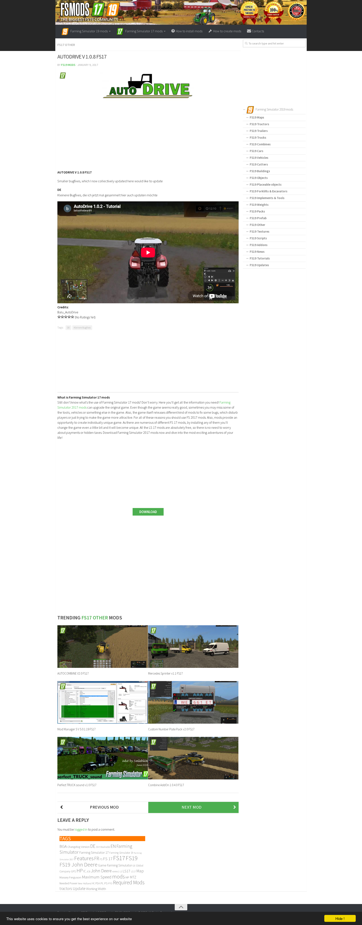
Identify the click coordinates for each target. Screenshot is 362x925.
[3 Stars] (65, 316)
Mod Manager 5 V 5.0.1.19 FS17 (76, 729)
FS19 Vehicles (259, 158)
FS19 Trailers (259, 131)
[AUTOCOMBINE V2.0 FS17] (102, 646)
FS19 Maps (257, 117)
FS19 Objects (259, 178)
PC (93, 883)
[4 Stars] (69, 316)
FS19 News (257, 252)
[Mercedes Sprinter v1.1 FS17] (193, 646)
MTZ (133, 877)
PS (105, 883)
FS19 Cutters (259, 164)
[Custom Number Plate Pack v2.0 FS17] (193, 702)
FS (101, 859)
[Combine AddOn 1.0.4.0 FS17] (193, 758)
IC (84, 871)
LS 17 (133, 871)
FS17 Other (66, 45)
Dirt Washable (103, 847)
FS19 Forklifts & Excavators (268, 191)
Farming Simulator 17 (94, 852)
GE (134, 865)
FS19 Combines (260, 144)
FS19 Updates (259, 265)
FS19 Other (257, 225)
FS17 (119, 858)
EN (113, 846)
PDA (97, 883)
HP (79, 870)
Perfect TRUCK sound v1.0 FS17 (76, 785)
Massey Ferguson (70, 877)
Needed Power (68, 883)
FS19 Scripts (258, 238)
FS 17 (107, 858)
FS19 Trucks (258, 137)
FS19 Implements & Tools (267, 198)
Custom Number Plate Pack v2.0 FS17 (171, 729)
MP (127, 877)
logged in (81, 829)
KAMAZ (115, 871)
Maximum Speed (96, 877)
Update (79, 888)
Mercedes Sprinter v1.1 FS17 (165, 673)
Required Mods (129, 882)
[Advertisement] (148, 135)
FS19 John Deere (78, 864)
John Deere (101, 871)
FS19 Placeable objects (266, 184)
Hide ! (340, 918)
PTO (110, 883)
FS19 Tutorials (260, 258)
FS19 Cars (256, 151)
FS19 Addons (259, 245)
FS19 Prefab (258, 218)
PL (102, 883)
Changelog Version (78, 847)
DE (68, 327)
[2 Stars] (62, 316)
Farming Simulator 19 (121, 853)
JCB (88, 871)
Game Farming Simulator (115, 865)
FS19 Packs (257, 211)
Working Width (96, 888)
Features (84, 858)
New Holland (85, 883)
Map (140, 871)
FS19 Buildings (260, 171)
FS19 (132, 858)
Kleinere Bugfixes (82, 327)
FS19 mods (68, 65)
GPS (73, 871)
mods (118, 876)
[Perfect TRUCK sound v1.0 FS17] (102, 758)
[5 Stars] (72, 316)
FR (96, 858)
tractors (65, 888)
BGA (63, 846)
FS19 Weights (259, 205)
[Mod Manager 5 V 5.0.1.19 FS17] (102, 702)
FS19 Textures (259, 231)
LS (121, 871)
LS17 (126, 871)
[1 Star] (59, 316)
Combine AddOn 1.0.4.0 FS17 (166, 785)
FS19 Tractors (259, 124)
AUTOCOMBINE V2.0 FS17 (73, 673)
